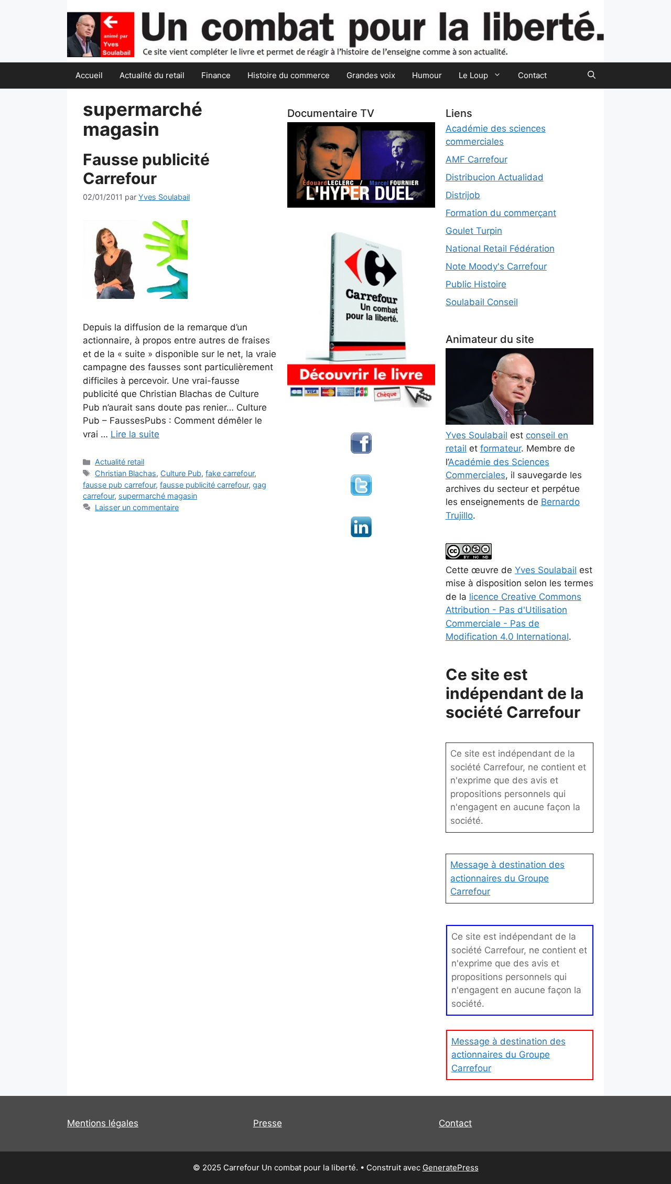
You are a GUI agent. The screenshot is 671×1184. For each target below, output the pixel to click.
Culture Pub (180, 473)
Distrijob (463, 195)
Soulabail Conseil (482, 302)
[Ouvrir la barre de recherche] (591, 75)
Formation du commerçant (501, 213)
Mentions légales (102, 1123)
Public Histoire (476, 284)
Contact (532, 75)
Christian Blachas (125, 473)
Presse (267, 1123)
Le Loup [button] (473, 75)
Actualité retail (119, 461)
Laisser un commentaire (137, 507)
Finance (216, 75)
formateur (500, 448)
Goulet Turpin (474, 230)
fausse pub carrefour (119, 484)
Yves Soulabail (546, 570)
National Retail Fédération (500, 248)
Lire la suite (135, 434)
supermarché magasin (157, 495)
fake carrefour (229, 473)
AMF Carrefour (476, 159)
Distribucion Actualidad (495, 177)
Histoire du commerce (288, 75)
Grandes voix (371, 75)
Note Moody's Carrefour (496, 266)
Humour (427, 75)
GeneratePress (451, 1167)
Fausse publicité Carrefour (146, 169)
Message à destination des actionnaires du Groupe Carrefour (507, 878)
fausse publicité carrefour (204, 484)
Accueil (89, 75)
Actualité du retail (152, 75)
